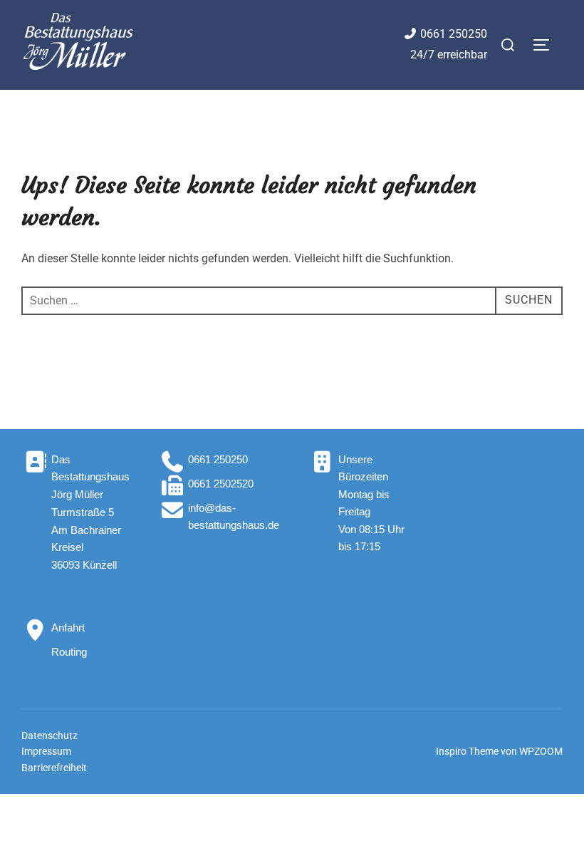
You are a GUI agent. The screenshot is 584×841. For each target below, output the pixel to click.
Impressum (46, 751)
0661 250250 (453, 34)
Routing (69, 652)
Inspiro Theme (467, 751)
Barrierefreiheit (54, 767)
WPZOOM (541, 751)
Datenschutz (49, 735)
